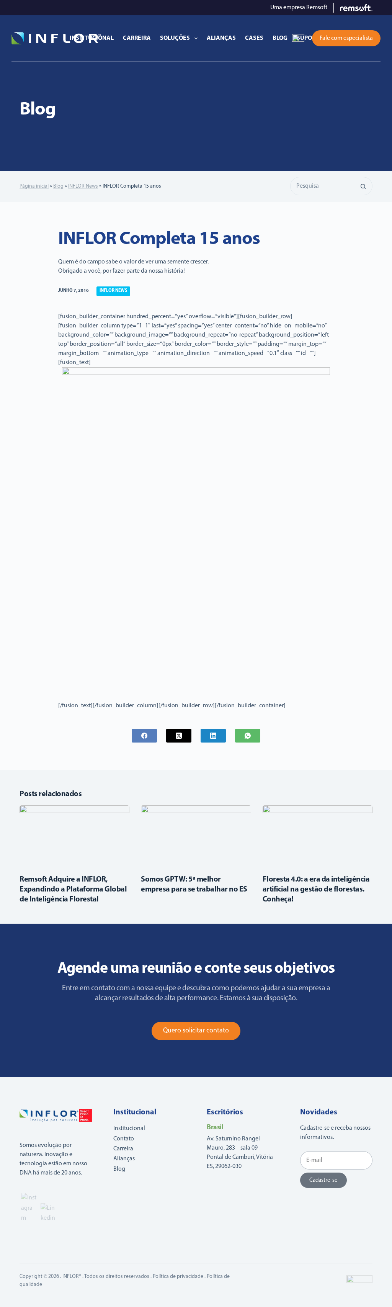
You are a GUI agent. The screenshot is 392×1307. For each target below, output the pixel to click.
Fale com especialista (346, 38)
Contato (123, 1139)
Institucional (92, 38)
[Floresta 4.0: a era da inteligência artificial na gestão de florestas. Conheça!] (317, 836)
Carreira (137, 38)
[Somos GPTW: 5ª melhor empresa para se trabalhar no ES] (196, 836)
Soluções (175, 38)
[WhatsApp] (247, 736)
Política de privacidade (178, 1276)
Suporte (309, 38)
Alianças (221, 38)
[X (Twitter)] (178, 736)
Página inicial (34, 186)
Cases (254, 38)
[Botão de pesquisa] (363, 186)
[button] (298, 38)
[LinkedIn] (213, 736)
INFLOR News (83, 186)
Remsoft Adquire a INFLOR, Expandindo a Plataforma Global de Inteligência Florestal (73, 889)
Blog (280, 38)
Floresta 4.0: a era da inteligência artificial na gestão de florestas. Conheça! (316, 889)
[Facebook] (144, 736)
